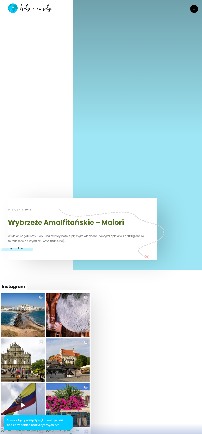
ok (57, 425)
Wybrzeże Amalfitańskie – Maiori (66, 222)
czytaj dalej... (16, 248)
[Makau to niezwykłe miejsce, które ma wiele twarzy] (23, 360)
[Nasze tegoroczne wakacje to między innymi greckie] (23, 315)
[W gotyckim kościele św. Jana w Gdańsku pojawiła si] (67, 315)
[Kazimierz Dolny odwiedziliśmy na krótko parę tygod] (67, 360)
